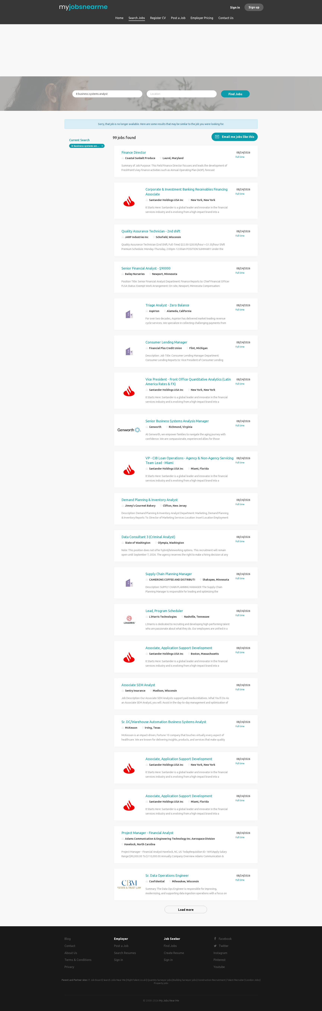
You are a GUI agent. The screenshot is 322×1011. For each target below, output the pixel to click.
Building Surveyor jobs (184, 980)
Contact (69, 945)
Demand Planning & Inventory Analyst (149, 500)
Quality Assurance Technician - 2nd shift (150, 231)
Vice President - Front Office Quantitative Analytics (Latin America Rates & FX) (188, 381)
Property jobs (161, 983)
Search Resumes (125, 953)
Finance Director (133, 152)
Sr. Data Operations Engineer (167, 875)
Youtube (219, 967)
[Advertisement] (161, 50)
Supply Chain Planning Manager (169, 574)
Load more (186, 909)
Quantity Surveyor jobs (159, 980)
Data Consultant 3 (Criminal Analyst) (148, 537)
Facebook (225, 938)
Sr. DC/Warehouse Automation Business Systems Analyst (163, 722)
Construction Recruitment (211, 980)
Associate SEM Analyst (138, 685)
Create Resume (174, 953)
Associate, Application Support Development (179, 648)
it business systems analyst (87, 146)
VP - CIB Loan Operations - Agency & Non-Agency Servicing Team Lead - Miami (189, 460)
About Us (70, 953)
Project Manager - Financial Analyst (147, 833)
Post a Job (121, 945)
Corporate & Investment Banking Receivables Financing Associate (187, 191)
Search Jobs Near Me (114, 980)
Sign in (235, 7)
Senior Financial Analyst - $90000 (146, 268)
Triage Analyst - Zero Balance (167, 305)
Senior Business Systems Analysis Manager (177, 421)
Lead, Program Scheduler (164, 611)
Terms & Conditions (77, 959)
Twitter (223, 945)
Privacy (69, 967)
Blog (67, 938)
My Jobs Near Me (169, 1000)
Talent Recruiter (235, 980)
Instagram (220, 953)
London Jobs (252, 980)
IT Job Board (95, 980)
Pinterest (219, 959)
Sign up (254, 7)
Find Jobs (235, 94)
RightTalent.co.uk (136, 980)
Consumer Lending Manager (166, 342)
